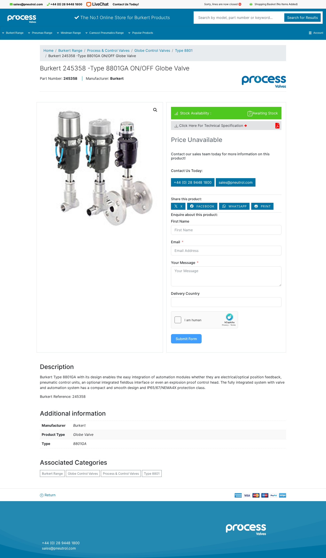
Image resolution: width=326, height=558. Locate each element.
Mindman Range (71, 32)
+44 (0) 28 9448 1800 (66, 4)
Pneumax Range (42, 32)
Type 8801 (183, 50)
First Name (180, 221)
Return (49, 495)
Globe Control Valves (152, 50)
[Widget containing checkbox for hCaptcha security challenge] (204, 319)
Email (175, 242)
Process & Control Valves (108, 50)
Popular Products (142, 32)
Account (318, 32)
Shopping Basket (276, 4)
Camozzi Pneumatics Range (106, 32)
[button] (155, 110)
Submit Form (186, 339)
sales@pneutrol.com (28, 4)
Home (48, 50)
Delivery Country (185, 293)
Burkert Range (15, 32)
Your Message (183, 262)
